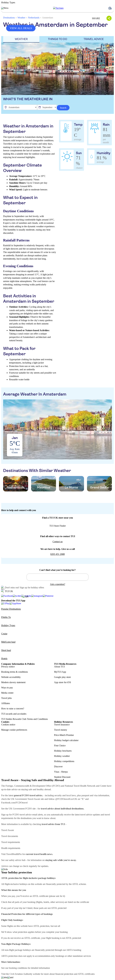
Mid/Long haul (8, 642)
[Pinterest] (48, 596)
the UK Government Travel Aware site (25, 799)
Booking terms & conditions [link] (14, 672)
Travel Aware (7, 830)
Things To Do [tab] (57, 39)
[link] (58, 8)
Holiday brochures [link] (63, 750)
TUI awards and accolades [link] (13, 713)
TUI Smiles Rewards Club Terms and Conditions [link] (24, 719)
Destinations (9, 17)
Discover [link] (58, 766)
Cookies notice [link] (8, 724)
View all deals (21, 28)
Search (63, 107)
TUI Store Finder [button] (57, 526)
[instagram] (37, 596)
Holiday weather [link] (62, 756)
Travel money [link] (60, 730)
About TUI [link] (59, 666)
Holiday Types (8, 625)
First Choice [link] (60, 745)
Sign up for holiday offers (32, 587)
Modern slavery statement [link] (13, 682)
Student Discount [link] (62, 777)
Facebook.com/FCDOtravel (14, 802)
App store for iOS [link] (62, 682)
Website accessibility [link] (11, 677)
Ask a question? (57, 584)
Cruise (4, 633)
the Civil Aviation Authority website (23, 974)
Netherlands (33, 17)
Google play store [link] (62, 677)
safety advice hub (17, 860)
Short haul (6, 650)
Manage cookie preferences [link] (14, 730)
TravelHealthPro (14, 854)
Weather (21, 17)
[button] (111, 8)
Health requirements (10, 848)
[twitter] (17, 596)
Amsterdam (47, 17)
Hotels (4, 658)
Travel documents (9, 836)
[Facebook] (7, 596)
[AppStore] (15, 603)
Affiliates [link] (5, 703)
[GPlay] (5, 603)
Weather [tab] (21, 39)
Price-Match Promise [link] (64, 735)
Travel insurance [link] (62, 724)
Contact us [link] (58, 541)
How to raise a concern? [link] (12, 708)
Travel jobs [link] (6, 698)
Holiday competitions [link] (64, 761)
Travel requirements (10, 842)
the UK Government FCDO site (20, 808)
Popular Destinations (11, 609)
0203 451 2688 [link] (57, 554)
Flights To (6, 617)
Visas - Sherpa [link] (61, 771)
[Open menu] (4, 8)
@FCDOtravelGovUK (66, 799)
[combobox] (57, 577)
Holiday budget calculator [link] (66, 740)
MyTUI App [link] (60, 672)
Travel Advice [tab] (94, 39)
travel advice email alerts (31, 814)
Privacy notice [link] (8, 666)
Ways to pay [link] (7, 687)
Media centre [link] (7, 693)
